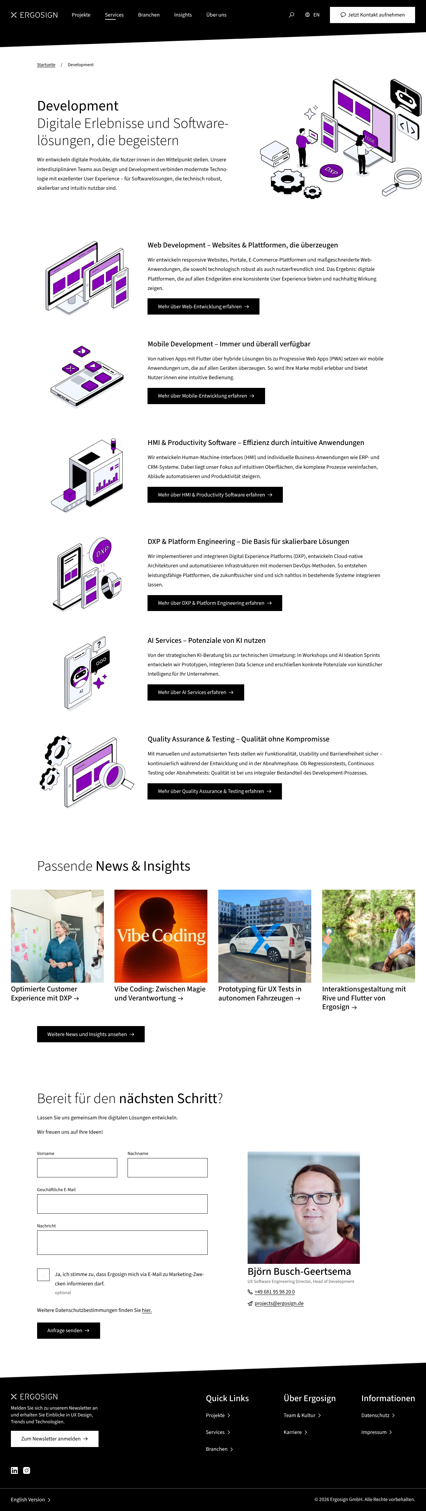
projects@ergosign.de (278, 1303)
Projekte (81, 15)
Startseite (46, 64)
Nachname (138, 1154)
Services (114, 15)
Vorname (45, 1154)
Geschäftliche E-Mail (56, 1190)
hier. (147, 1310)
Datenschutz (375, 1415)
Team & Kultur (300, 1415)
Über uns (216, 15)
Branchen (149, 15)
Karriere (293, 1432)
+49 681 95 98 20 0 (274, 1292)
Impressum (374, 1432)
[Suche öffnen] (291, 15)
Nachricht (46, 1226)
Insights (183, 15)
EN (316, 15)
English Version (28, 1500)
